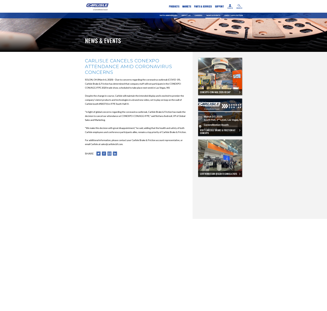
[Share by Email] (109, 154)
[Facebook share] (104, 154)
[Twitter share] (98, 154)
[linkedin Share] (115, 154)
